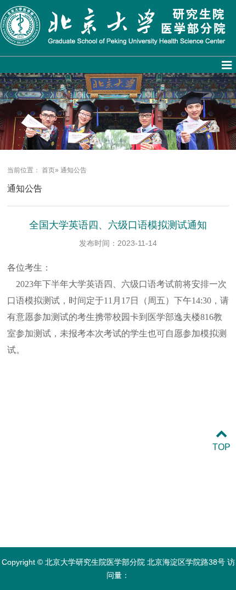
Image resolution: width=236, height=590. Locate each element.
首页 (48, 170)
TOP (221, 447)
